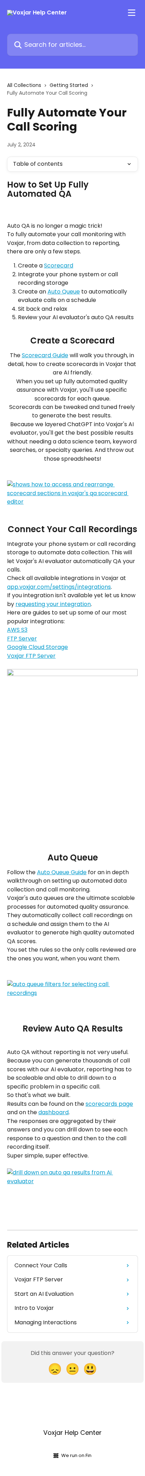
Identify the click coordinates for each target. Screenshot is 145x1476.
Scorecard (58, 265)
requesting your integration (53, 604)
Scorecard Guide (45, 355)
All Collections (24, 85)
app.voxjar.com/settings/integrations (59, 587)
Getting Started (69, 85)
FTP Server (22, 639)
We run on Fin (76, 1455)
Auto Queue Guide (62, 872)
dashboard (53, 1112)
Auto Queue (64, 292)
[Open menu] (131, 12)
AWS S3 (17, 630)
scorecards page (109, 1104)
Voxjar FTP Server (31, 656)
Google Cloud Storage (37, 647)
